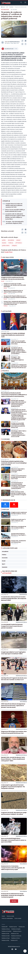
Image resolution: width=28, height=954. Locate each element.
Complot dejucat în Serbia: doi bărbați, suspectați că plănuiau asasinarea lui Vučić (14, 205)
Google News (8, 252)
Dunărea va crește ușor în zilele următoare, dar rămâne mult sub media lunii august (15, 285)
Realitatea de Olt (14, 940)
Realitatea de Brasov (17, 931)
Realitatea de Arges (6, 938)
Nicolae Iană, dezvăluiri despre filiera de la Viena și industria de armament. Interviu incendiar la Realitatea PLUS (18, 403)
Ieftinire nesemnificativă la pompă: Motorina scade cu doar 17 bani (18, 477)
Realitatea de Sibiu (5, 933)
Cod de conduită (18, 918)
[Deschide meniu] (25, 2)
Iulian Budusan (23, 594)
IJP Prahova (18, 243)
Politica (5, 305)
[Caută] (21, 2)
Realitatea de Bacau (6, 929)
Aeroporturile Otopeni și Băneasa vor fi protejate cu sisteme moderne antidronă (15, 296)
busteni (4, 243)
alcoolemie (11, 240)
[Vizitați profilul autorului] (2, 42)
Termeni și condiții (10, 916)
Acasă (4, 7)
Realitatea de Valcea (15, 938)
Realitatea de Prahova (21, 622)
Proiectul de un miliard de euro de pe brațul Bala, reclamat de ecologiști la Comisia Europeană (12, 895)
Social (2, 281)
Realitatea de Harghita (15, 929)
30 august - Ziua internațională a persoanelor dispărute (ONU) (15, 222)
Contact (3, 916)
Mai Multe (14, 901)
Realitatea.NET (5, 926)
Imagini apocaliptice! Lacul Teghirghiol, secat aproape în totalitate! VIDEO (13, 653)
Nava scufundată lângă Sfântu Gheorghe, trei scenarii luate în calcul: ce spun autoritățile (13, 840)
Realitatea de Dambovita (16, 935)
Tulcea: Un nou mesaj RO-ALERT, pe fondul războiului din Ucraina (15, 210)
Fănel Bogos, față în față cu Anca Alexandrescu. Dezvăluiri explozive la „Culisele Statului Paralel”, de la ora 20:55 (18, 433)
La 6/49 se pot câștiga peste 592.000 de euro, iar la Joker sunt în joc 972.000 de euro (19, 366)
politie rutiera (5, 245)
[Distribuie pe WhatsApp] (22, 44)
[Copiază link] (22, 41)
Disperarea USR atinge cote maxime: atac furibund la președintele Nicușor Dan (14, 732)
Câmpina (14, 245)
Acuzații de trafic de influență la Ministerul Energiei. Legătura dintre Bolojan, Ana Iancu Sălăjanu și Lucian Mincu (15, 216)
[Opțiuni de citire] (25, 951)
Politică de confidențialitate (7, 918)
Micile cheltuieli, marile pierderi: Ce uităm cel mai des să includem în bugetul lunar (18, 494)
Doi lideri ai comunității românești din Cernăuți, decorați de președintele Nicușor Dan (18, 425)
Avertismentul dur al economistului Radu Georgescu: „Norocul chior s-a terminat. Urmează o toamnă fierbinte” (18, 485)
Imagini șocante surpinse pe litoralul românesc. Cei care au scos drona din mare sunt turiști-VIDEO (12, 279)
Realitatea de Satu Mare (6, 931)
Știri (7, 7)
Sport (5, 293)
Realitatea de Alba (5, 940)
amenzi (18, 240)
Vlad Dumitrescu (14, 42)
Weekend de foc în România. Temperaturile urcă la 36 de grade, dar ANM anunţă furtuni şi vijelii (13, 867)
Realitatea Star (22, 926)
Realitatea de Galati (6, 935)
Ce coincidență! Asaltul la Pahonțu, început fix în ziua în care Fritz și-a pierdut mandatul (12, 626)
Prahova (11, 243)
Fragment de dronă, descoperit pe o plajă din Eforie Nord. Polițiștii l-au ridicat (13, 813)
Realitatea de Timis (15, 933)
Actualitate (11, 7)
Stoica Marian (23, 701)
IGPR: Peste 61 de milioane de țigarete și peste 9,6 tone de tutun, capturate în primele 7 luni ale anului (13, 705)
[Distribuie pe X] (25, 44)
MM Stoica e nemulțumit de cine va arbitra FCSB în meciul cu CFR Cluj (13, 291)
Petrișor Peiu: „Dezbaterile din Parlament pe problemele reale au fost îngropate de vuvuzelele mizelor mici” (15, 303)
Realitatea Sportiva (13, 926)
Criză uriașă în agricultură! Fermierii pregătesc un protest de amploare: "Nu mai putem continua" (13, 786)
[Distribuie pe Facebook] (25, 41)
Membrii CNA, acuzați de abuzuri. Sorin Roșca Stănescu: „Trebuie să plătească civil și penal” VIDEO (13, 759)
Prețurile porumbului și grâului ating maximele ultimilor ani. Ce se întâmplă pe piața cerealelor (14, 462)
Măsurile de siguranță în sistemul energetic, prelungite (18, 470)
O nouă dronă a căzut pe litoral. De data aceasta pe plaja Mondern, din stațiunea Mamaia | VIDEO (13, 598)
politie (4, 240)
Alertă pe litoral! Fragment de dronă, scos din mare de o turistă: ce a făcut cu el (14, 678)
